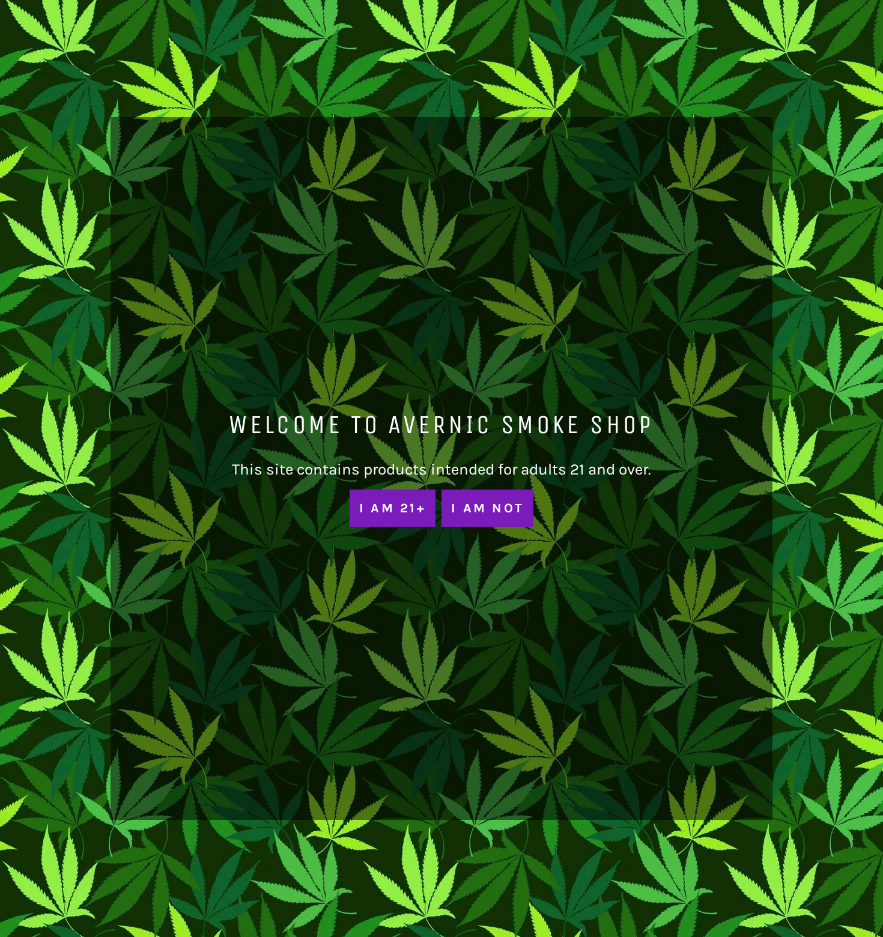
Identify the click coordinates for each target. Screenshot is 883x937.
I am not (487, 507)
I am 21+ (392, 507)
